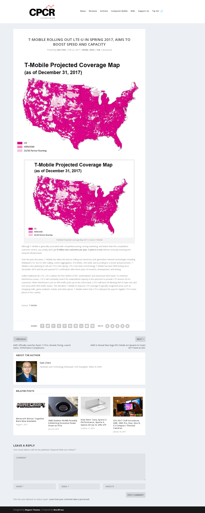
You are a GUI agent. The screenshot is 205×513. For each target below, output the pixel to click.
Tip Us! (155, 11)
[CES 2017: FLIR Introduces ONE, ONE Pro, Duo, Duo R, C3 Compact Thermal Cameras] (128, 406)
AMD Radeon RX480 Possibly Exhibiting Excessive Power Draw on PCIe (62, 423)
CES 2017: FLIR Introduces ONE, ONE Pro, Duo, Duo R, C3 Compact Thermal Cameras (127, 424)
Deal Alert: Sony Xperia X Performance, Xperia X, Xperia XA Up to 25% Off (94, 422)
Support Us (143, 11)
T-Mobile (33, 305)
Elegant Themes (32, 510)
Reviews (93, 11)
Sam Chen (61, 49)
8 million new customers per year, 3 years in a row (79, 249)
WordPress (59, 510)
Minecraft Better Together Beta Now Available (30, 419)
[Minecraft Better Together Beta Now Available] (31, 405)
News (83, 11)
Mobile (85, 49)
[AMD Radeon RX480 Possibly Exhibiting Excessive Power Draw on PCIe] (63, 406)
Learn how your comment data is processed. (69, 499)
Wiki (133, 11)
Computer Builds (119, 11)
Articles (104, 11)
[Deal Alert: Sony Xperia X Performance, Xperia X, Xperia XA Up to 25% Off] (95, 406)
